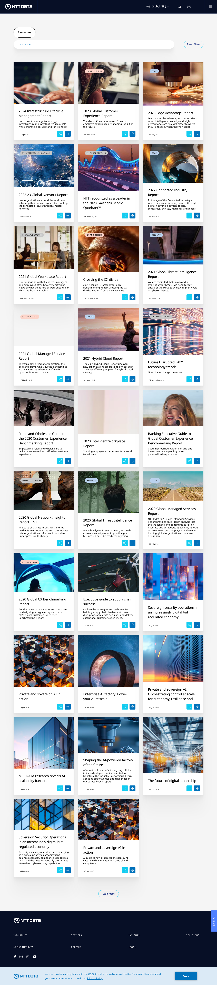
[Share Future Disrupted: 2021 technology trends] (197, 379)
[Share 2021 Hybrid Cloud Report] (132, 379)
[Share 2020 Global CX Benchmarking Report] (68, 625)
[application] (108, 976)
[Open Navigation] (210, 6)
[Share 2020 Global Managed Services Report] (197, 543)
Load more (109, 893)
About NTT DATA (23, 947)
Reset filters (193, 44)
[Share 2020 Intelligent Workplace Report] (132, 461)
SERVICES (76, 935)
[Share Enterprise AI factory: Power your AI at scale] (132, 707)
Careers (76, 947)
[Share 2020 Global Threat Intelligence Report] (132, 543)
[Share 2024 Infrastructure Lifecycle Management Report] (68, 134)
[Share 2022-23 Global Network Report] (68, 215)
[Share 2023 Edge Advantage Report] (197, 134)
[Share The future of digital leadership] (197, 788)
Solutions (192, 935)
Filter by (26, 44)
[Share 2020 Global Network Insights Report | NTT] (68, 543)
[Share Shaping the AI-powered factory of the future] (132, 788)
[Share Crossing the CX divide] (132, 297)
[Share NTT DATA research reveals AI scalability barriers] (68, 788)
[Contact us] (189, 6)
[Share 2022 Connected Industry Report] (197, 215)
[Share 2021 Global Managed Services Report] (68, 379)
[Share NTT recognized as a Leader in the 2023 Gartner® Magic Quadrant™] (132, 215)
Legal (132, 947)
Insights (134, 935)
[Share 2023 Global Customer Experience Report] (132, 134)
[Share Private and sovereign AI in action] (68, 707)
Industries (20, 935)
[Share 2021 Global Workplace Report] (68, 297)
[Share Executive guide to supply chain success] (132, 625)
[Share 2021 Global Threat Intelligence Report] (197, 297)
